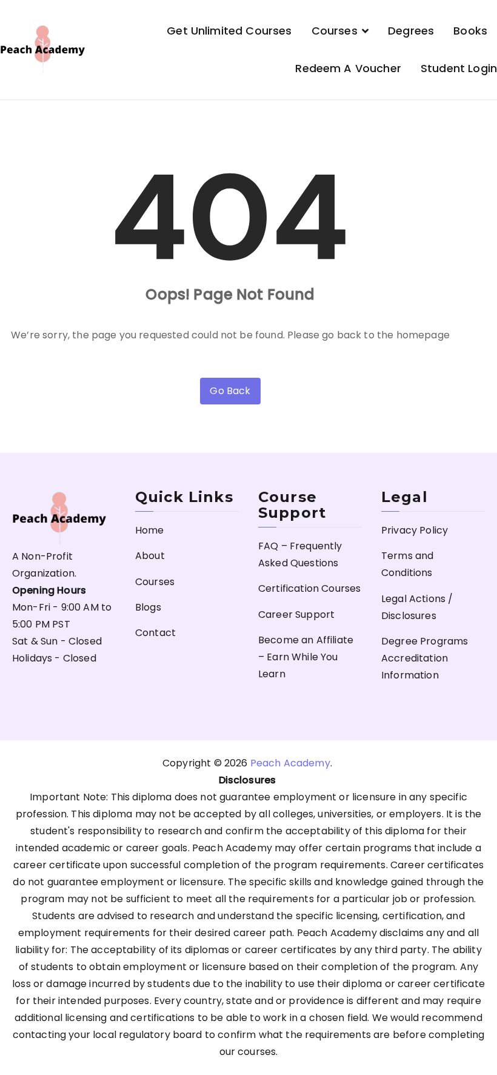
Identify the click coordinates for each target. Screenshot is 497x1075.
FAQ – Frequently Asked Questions (300, 554)
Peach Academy (290, 763)
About (150, 556)
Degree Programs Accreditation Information (424, 658)
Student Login (459, 68)
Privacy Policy (414, 530)
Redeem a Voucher (348, 68)
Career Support (296, 614)
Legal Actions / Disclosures (417, 607)
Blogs (148, 607)
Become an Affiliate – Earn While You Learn (305, 657)
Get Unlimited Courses (229, 30)
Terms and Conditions (407, 564)
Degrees (411, 30)
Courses (335, 30)
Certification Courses (309, 588)
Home (149, 530)
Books (470, 30)
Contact (155, 633)
